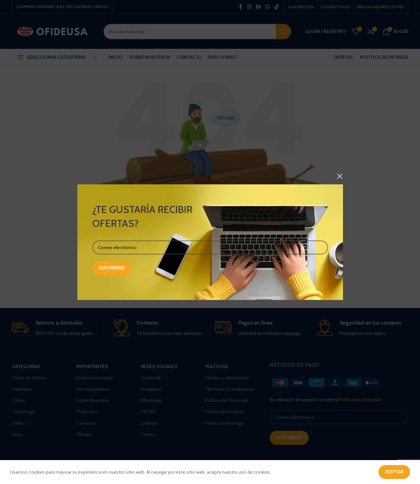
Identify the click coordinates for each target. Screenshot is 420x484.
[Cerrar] (339, 176)
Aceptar (394, 471)
